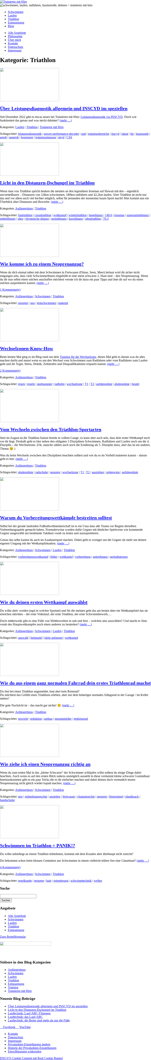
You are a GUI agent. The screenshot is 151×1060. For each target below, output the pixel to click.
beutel (135, 384)
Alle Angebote (17, 916)
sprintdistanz (59, 218)
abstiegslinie (122, 384)
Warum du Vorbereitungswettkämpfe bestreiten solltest (56, 517)
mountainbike (63, 718)
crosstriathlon (43, 215)
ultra (20, 218)
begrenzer (27, 137)
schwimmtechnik (81, 880)
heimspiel (36, 637)
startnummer (44, 384)
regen (21, 384)
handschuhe (7, 800)
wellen (98, 880)
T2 (92, 384)
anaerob (14, 137)
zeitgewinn (113, 472)
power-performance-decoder (61, 133)
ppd (83, 133)
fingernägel (116, 796)
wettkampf (59, 215)
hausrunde (142, 133)
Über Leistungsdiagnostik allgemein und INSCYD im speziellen (63, 108)
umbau (48, 718)
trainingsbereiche (98, 133)
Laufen (19, 127)
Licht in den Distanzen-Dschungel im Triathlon (47, 182)
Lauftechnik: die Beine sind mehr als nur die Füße (39, 1020)
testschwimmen (46, 303)
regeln (31, 384)
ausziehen (98, 472)
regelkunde (25, 880)
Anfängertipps (24, 208)
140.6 (108, 215)
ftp (132, 133)
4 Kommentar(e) (10, 867)
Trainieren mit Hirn (52, 127)
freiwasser (69, 796)
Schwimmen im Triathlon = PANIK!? (37, 845)
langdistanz (96, 215)
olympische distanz (37, 218)
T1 (86, 384)
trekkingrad (81, 718)
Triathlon (32, 127)
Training (13, 987)
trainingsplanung (45, 137)
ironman (119, 215)
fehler (53, 556)
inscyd (115, 133)
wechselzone (75, 384)
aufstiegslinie (104, 384)
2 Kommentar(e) (10, 370)
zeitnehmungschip (36, 796)
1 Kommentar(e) (10, 289)
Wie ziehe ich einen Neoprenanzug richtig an (45, 764)
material (63, 303)
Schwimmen (43, 296)
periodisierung (119, 556)
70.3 (106, 218)
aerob (3, 137)
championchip (86, 796)
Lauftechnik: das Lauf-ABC (25, 1017)
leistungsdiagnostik (30, 133)
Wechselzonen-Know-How (26, 348)
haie (48, 880)
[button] (29, 1044)
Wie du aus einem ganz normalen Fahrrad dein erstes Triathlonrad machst (75, 683)
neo (32, 303)
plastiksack (132, 796)
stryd (61, 137)
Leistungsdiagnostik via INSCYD (102, 117)
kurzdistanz (76, 218)
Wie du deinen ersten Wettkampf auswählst (43, 602)
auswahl (23, 637)
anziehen (54, 796)
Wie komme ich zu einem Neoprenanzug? (42, 264)
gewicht (23, 718)
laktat (125, 133)
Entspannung (16, 930)
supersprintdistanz (138, 215)
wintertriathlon (78, 215)
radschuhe (41, 472)
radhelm (59, 384)
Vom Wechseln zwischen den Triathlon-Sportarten (50, 429)
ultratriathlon (93, 218)
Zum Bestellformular (13, 936)
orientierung (60, 880)
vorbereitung (83, 556)
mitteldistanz (8, 218)
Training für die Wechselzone (78, 357)
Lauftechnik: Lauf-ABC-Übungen (29, 1013)
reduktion (36, 718)
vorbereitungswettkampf (33, 556)
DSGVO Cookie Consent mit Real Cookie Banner (31, 1058)
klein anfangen (53, 637)
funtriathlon (25, 215)
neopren (23, 303)
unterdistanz (100, 556)
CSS (69, 137)
